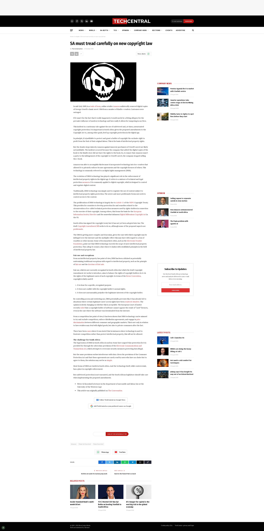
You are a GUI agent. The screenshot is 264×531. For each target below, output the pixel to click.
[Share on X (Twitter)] (72, 54)
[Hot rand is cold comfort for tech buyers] (163, 363)
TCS (115, 30)
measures (86, 182)
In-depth (104, 30)
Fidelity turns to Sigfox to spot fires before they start (182, 115)
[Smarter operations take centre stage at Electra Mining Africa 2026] (163, 103)
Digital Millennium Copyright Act (133, 214)
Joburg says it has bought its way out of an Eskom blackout (181, 373)
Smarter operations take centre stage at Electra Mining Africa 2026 (181, 102)
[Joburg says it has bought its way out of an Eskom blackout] (163, 374)
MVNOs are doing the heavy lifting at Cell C (180, 350)
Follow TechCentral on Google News (112, 400)
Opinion (125, 30)
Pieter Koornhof (98, 444)
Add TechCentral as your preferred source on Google (112, 406)
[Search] (193, 30)
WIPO (131, 202)
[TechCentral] (132, 21)
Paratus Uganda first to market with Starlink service (182, 90)
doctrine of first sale (96, 264)
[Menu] (71, 30)
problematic (78, 229)
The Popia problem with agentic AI (179, 222)
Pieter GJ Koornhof (85, 444)
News (81, 30)
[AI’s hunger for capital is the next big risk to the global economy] (138, 492)
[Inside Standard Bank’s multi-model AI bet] (82, 492)
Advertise (180, 30)
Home (72, 36)
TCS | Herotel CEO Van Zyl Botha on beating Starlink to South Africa (109, 504)
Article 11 (120, 202)
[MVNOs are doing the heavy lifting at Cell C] (163, 351)
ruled (82, 308)
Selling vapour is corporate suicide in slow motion (180, 199)
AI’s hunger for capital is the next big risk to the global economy (137, 504)
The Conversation (77, 49)
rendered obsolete (132, 302)
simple (109, 360)
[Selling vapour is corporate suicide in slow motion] (163, 201)
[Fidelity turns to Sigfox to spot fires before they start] (163, 116)
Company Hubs (140, 30)
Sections (156, 30)
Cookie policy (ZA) (166, 525)
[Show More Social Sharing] (81, 54)
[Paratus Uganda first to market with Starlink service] (163, 91)
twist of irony (95, 106)
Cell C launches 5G (177, 338)
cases (89, 331)
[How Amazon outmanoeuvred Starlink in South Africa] (163, 212)
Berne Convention (133, 276)
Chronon (87, 527)
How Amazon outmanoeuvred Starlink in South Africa (181, 211)
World (92, 30)
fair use (78, 264)
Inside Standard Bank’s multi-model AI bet (82, 503)
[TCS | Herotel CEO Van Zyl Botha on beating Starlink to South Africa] (110, 492)
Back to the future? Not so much (125, 474)
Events (169, 30)
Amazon (116, 106)
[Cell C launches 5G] (163, 340)
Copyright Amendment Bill (88, 226)
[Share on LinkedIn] (76, 54)
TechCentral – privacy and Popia (184, 525)
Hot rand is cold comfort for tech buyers (181, 361)
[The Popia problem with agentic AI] (163, 224)
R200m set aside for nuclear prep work (94, 474)
